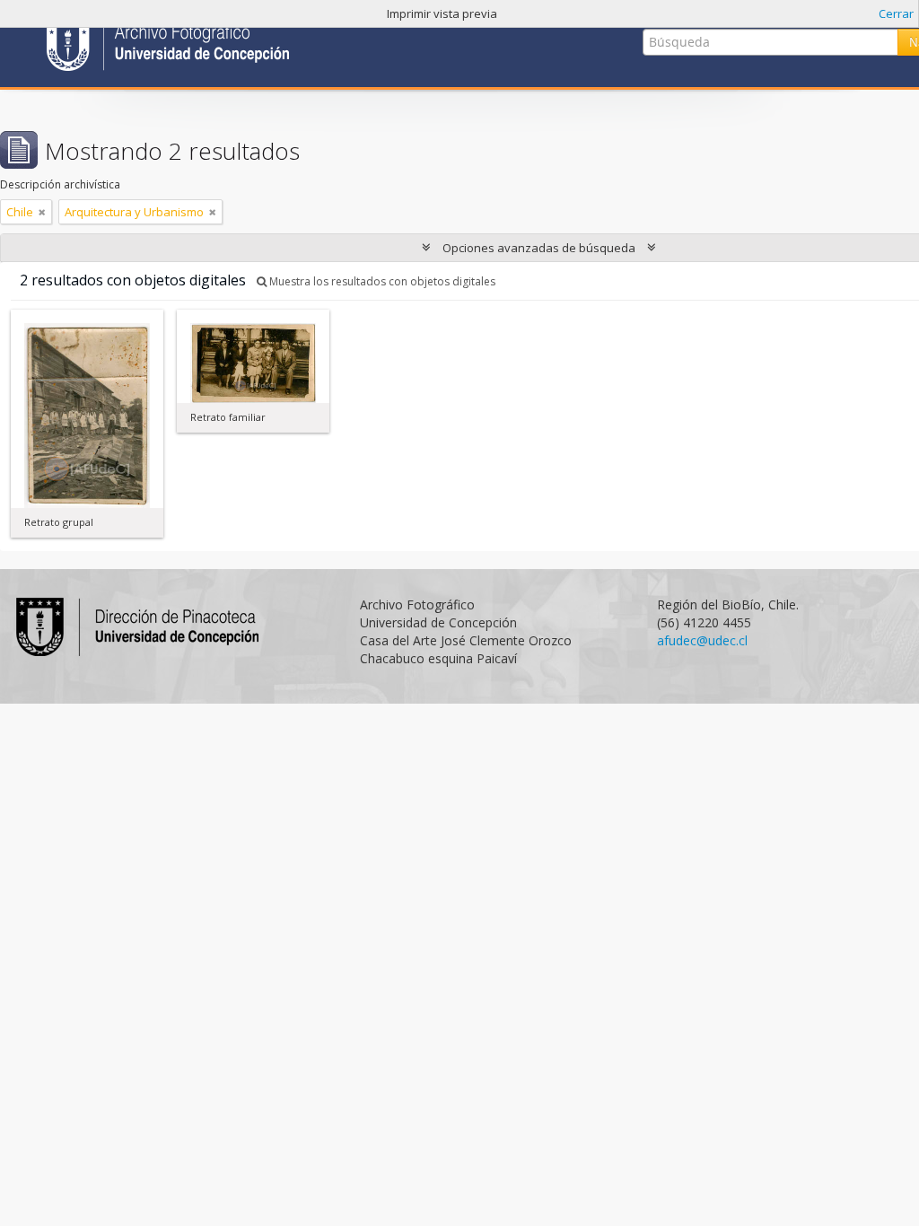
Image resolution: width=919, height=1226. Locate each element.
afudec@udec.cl (702, 640)
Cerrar (896, 13)
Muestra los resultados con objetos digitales (381, 281)
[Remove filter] (42, 212)
